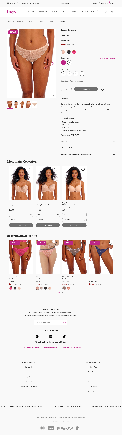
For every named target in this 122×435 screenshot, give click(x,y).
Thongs (51, 21)
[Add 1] (70, 89)
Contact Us (28, 367)
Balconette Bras (93, 382)
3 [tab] (63, 292)
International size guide (107, 58)
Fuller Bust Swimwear (93, 362)
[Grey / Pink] (64, 288)
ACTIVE (54, 12)
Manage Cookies (29, 377)
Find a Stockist (29, 382)
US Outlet (20, 21)
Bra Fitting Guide (93, 392)
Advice (75, 12)
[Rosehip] (37, 288)
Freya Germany (50, 348)
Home (9, 21)
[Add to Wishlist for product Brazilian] (102, 89)
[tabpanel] (21, 196)
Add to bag (21, 225)
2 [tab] (61, 292)
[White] (42, 288)
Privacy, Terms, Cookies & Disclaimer (47, 418)
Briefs (41, 21)
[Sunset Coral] (68, 288)
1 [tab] (59, 292)
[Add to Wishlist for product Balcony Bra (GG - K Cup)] (56, 169)
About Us (29, 372)
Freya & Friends (88, 12)
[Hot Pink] (11, 288)
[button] (10, 63)
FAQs (28, 392)
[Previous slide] (10, 182)
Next (114, 260)
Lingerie (31, 12)
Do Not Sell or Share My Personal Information (72, 418)
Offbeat (38, 277)
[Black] (15, 288)
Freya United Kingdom (30, 348)
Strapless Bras (93, 377)
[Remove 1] (63, 89)
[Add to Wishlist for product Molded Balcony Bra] (83, 169)
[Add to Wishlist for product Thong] (109, 243)
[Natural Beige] (19, 288)
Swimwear (43, 12)
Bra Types (93, 387)
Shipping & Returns (28, 362)
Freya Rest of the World (71, 348)
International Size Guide (29, 387)
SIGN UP (64, 322)
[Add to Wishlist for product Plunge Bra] (29, 169)
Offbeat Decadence (69, 277)
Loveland (92, 277)
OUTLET (64, 12)
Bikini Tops (93, 367)
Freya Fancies (13, 203)
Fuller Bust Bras (93, 372)
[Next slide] (31, 182)
